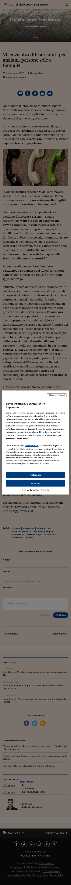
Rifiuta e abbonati (57, 395)
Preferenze (35, 475)
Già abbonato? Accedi (35, 489)
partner (47, 449)
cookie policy (42, 432)
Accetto (35, 483)
